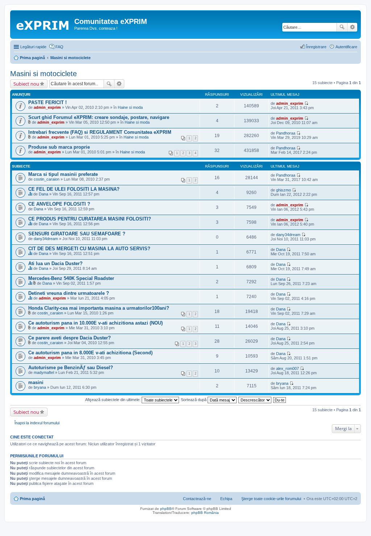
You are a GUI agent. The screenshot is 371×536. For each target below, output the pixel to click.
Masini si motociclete (43, 74)
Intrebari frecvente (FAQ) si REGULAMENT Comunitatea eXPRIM (99, 132)
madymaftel (44, 372)
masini (35, 382)
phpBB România (205, 513)
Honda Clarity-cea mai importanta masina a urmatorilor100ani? (98, 308)
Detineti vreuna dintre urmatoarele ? (68, 293)
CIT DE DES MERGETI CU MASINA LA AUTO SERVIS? (89, 248)
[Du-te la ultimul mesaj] (306, 103)
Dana (43, 194)
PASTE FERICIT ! (47, 102)
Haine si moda (130, 107)
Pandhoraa (285, 133)
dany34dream (46, 238)
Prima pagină (32, 498)
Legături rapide (33, 47)
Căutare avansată (352, 27)
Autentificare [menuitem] (346, 47)
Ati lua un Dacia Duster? (55, 263)
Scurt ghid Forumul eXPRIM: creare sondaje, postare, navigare (98, 117)
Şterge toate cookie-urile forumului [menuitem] (271, 498)
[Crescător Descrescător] (255, 399)
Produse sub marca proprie (59, 147)
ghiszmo (283, 190)
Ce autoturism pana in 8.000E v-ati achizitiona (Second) (90, 352)
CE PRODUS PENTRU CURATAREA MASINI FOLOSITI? (89, 219)
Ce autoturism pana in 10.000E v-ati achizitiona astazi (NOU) (95, 323)
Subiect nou (26, 84)
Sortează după (194, 399)
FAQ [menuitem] (59, 47)
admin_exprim (47, 107)
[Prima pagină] (43, 23)
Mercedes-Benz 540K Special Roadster (71, 278)
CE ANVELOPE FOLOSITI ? (59, 204)
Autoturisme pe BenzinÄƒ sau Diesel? (70, 367)
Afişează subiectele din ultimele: (113, 399)
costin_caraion (46, 179)
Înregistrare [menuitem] (316, 47)
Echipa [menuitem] (226, 498)
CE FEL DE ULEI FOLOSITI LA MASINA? (74, 189)
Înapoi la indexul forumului (36, 423)
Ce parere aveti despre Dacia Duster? (69, 338)
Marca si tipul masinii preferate (63, 174)
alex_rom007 (287, 368)
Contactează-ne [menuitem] (197, 498)
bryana (40, 387)
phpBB (166, 509)
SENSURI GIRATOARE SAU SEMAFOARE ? (76, 233)
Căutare (342, 27)
